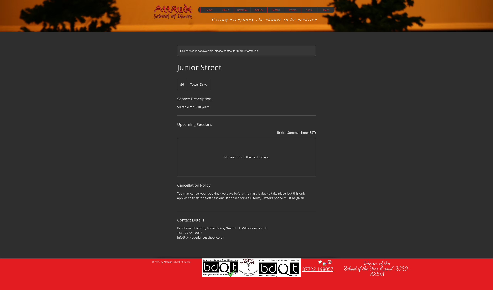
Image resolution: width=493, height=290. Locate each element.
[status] (296, 132)
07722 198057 (317, 269)
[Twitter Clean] (320, 262)
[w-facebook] (325, 264)
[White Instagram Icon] (329, 262)
